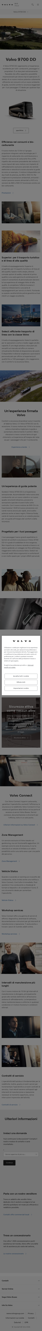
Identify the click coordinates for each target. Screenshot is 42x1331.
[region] (21, 665)
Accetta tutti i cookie (21, 676)
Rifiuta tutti (21, 682)
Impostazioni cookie (21, 688)
